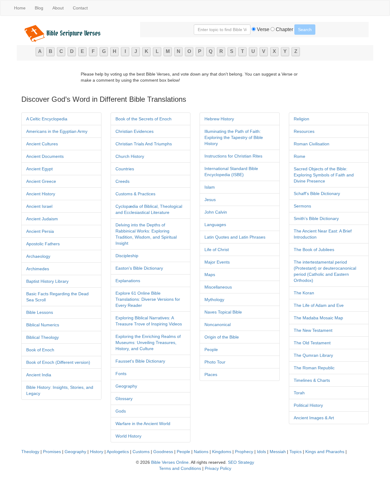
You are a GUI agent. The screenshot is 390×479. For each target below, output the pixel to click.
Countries (124, 168)
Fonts (120, 373)
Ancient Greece (41, 181)
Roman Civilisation (311, 143)
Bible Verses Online (170, 462)
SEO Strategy (241, 462)
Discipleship (126, 255)
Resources (304, 131)
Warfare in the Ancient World (142, 423)
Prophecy (244, 451)
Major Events (217, 262)
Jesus (210, 199)
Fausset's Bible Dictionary (140, 361)
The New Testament (313, 330)
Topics (295, 451)
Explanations (127, 280)
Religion (301, 118)
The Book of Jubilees (314, 249)
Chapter (284, 29)
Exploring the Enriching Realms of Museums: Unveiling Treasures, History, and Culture (148, 342)
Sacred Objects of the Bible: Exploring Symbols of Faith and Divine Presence (324, 174)
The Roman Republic (314, 367)
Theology (30, 451)
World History (128, 436)
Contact (80, 7)
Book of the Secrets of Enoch (143, 118)
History (96, 451)
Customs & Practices (135, 193)
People (211, 349)
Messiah (278, 451)
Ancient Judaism (42, 218)
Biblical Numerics (42, 324)
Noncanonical (217, 324)
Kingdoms (221, 451)
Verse (262, 29)
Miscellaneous (218, 287)
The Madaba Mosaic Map (318, 317)
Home (20, 7)
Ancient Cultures (42, 143)
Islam (209, 187)
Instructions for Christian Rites (233, 156)
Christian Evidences (134, 131)
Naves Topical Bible (223, 312)
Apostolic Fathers (43, 243)
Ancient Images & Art (314, 417)
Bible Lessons (39, 312)
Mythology (214, 299)
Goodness (163, 451)
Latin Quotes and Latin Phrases (234, 237)
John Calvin (215, 212)
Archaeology (38, 256)
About (58, 7)
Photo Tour (214, 362)
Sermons (302, 206)
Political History (308, 405)
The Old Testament (312, 342)
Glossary (124, 398)
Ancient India (38, 374)
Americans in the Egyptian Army (56, 131)
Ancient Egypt (39, 168)
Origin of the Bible (221, 337)
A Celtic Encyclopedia (46, 118)
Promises (52, 451)
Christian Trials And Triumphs (143, 143)
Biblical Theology (42, 337)
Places (210, 374)
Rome (299, 156)
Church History (129, 156)
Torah (299, 392)
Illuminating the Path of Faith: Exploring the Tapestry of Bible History (233, 137)
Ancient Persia (40, 231)
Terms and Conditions (180, 468)
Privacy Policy (218, 468)
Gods (120, 411)
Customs (141, 451)
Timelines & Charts (312, 380)
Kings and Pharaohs (325, 451)
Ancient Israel (39, 206)
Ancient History (40, 193)
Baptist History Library (47, 281)
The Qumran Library (313, 355)
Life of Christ (216, 249)
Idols (261, 451)
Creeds (122, 181)
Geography (126, 386)
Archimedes (37, 268)
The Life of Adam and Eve (319, 305)
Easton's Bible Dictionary (139, 268)
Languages (215, 224)
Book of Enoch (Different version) (58, 362)
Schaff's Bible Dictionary (317, 193)
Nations (201, 451)
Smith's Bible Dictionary (316, 218)
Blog (39, 7)
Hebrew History (219, 118)
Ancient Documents (45, 156)
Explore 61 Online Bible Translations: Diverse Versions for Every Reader (147, 299)
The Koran (304, 292)
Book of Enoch (40, 349)
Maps (209, 274)
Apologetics (118, 451)
